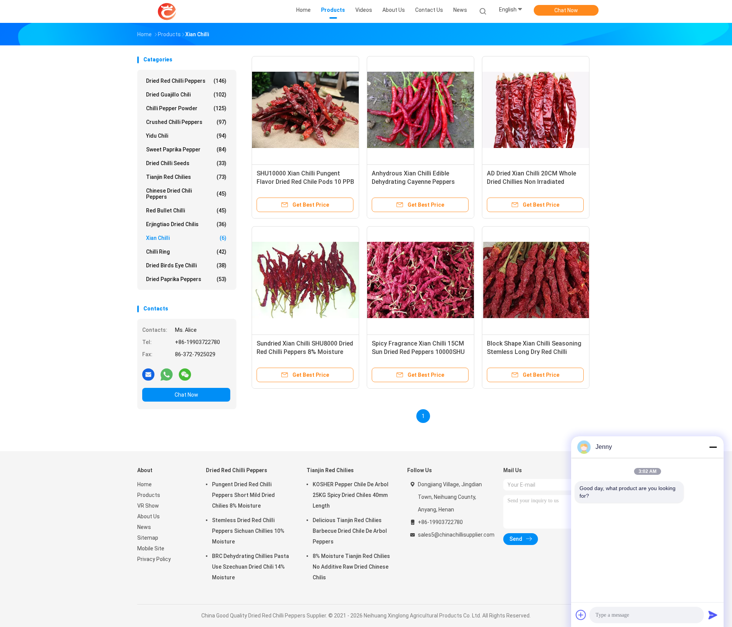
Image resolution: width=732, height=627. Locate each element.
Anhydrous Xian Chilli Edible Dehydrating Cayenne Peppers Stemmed (413, 182)
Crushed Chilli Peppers (186, 122)
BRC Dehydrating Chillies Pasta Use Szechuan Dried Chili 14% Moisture (250, 566)
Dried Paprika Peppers (186, 279)
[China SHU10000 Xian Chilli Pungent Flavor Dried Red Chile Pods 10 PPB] (305, 109)
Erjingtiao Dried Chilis (186, 224)
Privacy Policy (154, 559)
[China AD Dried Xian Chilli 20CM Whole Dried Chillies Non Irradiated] (535, 109)
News (144, 527)
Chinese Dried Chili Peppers (186, 194)
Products (148, 495)
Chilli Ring (186, 252)
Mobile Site (150, 548)
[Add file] (581, 614)
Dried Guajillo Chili (186, 95)
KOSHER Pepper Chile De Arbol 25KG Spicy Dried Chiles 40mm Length (350, 495)
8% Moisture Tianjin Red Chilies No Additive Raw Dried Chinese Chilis (351, 566)
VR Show (148, 506)
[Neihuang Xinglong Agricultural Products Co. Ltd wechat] (185, 374)
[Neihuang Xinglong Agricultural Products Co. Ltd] (167, 11)
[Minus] (713, 447)
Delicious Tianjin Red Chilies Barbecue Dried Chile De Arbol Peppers (350, 531)
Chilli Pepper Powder (186, 108)
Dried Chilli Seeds (186, 163)
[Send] (713, 614)
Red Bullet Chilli (186, 210)
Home (144, 484)
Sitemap (147, 538)
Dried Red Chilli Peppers (186, 81)
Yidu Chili (186, 136)
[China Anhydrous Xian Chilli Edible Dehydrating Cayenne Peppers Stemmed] (420, 109)
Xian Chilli (186, 238)
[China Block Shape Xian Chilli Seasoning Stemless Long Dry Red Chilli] (535, 280)
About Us (148, 516)
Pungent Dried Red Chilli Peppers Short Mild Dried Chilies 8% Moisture (243, 495)
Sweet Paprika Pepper (186, 149)
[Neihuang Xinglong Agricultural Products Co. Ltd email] (148, 374)
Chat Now (566, 10)
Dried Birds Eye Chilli (186, 265)
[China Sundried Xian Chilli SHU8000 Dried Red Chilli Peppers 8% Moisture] (305, 280)
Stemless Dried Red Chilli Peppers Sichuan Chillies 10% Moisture (248, 531)
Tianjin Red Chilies (186, 177)
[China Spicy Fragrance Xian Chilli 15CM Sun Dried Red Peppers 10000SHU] (420, 280)
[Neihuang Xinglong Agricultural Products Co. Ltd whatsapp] (167, 374)
